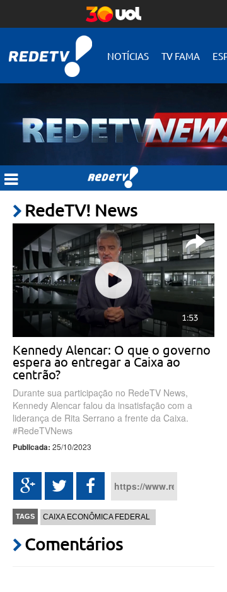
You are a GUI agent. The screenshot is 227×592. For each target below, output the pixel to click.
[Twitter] (59, 486)
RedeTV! (50, 47)
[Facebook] (90, 486)
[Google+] (27, 486)
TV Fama (180, 56)
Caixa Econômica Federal (96, 516)
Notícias (128, 56)
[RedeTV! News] (113, 117)
